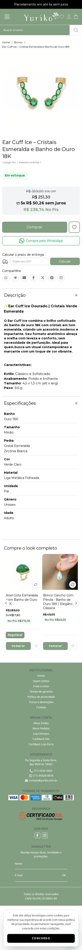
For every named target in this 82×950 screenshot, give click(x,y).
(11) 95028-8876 (43, 775)
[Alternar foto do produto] (35, 584)
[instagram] (44, 835)
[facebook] (37, 835)
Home (6, 42)
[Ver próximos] (75, 603)
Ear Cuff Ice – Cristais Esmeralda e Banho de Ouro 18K (36, 46)
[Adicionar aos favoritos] (36, 646)
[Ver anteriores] (6, 603)
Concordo (41, 938)
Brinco (18, 42)
